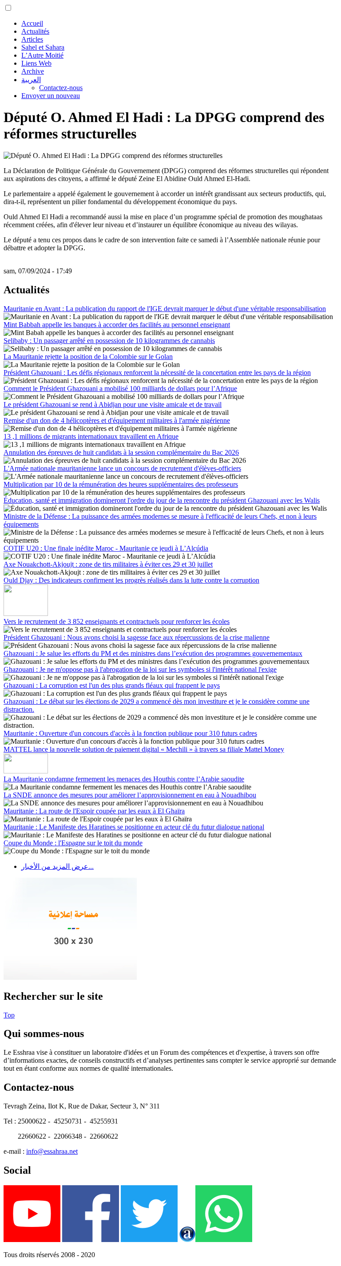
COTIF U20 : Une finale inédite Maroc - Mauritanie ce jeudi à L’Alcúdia (106, 548)
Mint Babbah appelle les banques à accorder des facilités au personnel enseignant (117, 324)
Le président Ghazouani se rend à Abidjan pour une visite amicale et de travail (113, 404)
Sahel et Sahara (42, 47)
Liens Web (36, 63)
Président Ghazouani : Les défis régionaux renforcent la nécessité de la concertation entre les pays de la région (157, 372)
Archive (32, 71)
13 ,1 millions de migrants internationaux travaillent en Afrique (91, 436)
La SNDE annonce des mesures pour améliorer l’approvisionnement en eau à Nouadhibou (130, 795)
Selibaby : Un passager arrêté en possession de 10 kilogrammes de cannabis (109, 340)
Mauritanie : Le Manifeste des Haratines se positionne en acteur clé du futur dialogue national (134, 827)
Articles (32, 39)
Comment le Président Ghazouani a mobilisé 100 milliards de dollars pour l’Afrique (120, 388)
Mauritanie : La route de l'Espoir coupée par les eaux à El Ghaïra (94, 811)
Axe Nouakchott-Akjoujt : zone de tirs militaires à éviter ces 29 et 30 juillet (108, 564)
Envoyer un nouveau (50, 95)
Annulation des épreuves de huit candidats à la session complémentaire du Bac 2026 (121, 452)
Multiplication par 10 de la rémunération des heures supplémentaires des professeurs (121, 484)
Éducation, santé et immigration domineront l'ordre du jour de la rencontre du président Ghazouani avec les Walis (162, 500)
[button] (8, 8)
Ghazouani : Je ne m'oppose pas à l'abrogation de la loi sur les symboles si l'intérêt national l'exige (140, 669)
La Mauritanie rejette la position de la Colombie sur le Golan (88, 356)
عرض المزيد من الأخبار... (57, 866)
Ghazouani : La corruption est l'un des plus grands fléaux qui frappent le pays (112, 685)
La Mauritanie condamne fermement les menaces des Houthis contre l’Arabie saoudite (124, 779)
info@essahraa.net (52, 1151)
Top (9, 1015)
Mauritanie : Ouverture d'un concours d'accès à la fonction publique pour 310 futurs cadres (130, 733)
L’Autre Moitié (42, 55)
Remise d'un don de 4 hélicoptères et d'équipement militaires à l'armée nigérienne (117, 420)
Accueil (32, 23)
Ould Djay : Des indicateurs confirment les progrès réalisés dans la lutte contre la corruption (131, 580)
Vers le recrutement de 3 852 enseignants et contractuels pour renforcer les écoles (117, 621)
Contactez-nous (61, 87)
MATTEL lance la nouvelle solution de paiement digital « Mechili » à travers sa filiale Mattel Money (144, 749)
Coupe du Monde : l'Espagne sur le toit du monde (73, 843)
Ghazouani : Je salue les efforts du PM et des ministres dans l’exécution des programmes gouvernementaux (153, 653)
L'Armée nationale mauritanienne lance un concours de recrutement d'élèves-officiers (122, 468)
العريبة (31, 79)
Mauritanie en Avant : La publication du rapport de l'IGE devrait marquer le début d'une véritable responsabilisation (165, 308)
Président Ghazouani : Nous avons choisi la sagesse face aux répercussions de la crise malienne (137, 637)
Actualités (35, 31)
